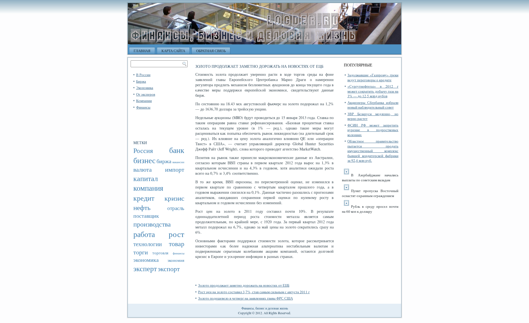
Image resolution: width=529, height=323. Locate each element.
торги (140, 252)
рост (176, 233)
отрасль (175, 207)
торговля (160, 252)
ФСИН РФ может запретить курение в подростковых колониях (372, 130)
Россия (143, 150)
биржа (163, 161)
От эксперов (145, 94)
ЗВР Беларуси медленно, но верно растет (372, 116)
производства (152, 223)
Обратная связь (211, 50)
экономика (146, 259)
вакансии (178, 162)
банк (176, 150)
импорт (174, 169)
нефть (141, 207)
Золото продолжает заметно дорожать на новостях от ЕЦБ (243, 285)
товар (176, 243)
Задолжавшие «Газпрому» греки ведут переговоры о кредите (372, 77)
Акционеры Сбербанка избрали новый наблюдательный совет (372, 105)
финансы (178, 253)
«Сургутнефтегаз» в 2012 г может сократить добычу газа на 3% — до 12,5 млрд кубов (372, 91)
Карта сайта (173, 50)
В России (143, 74)
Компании (144, 100)
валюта (142, 169)
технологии (147, 244)
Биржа (141, 81)
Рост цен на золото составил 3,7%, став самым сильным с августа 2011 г (254, 291)
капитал (145, 178)
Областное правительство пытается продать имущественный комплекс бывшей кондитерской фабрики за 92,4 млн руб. (372, 151)
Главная (142, 50)
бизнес (144, 160)
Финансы (143, 107)
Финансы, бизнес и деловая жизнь (264, 308)
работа (144, 234)
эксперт (145, 268)
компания (148, 188)
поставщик (146, 215)
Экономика (144, 87)
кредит (143, 198)
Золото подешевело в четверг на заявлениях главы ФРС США (245, 298)
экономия (176, 260)
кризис (174, 198)
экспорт (169, 268)
